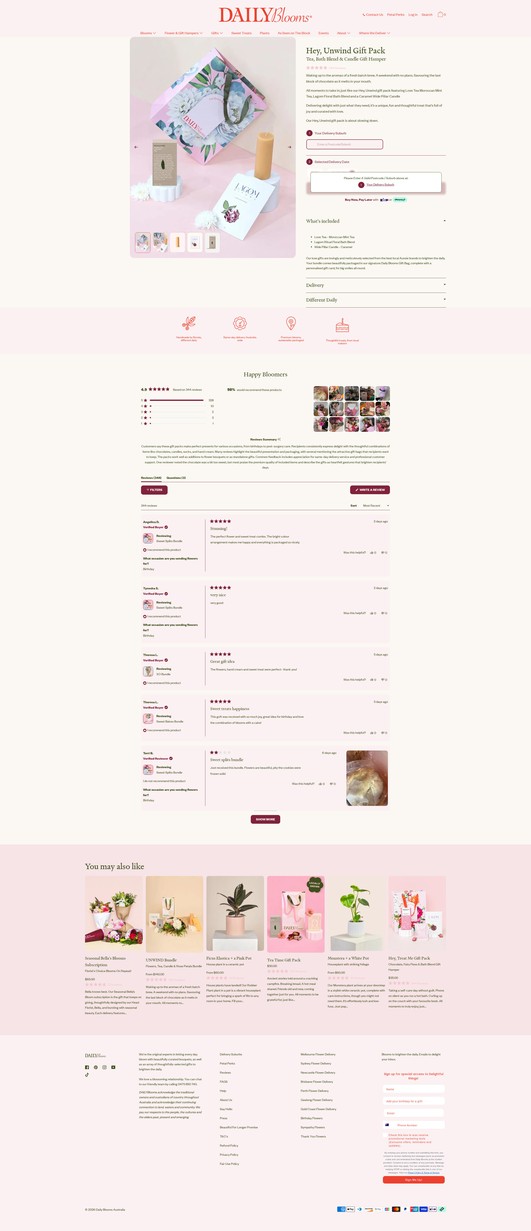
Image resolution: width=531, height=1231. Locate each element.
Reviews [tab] (151, 479)
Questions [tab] (176, 479)
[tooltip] (279, 439)
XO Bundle (163, 674)
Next (289, 147)
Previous (136, 147)
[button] (427, 15)
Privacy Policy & (416, 1172)
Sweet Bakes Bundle (169, 721)
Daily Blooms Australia (110, 1210)
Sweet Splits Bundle (169, 541)
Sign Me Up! (413, 1179)
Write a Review (374, 491)
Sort (354, 505)
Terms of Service (432, 1172)
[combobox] (344, 144)
